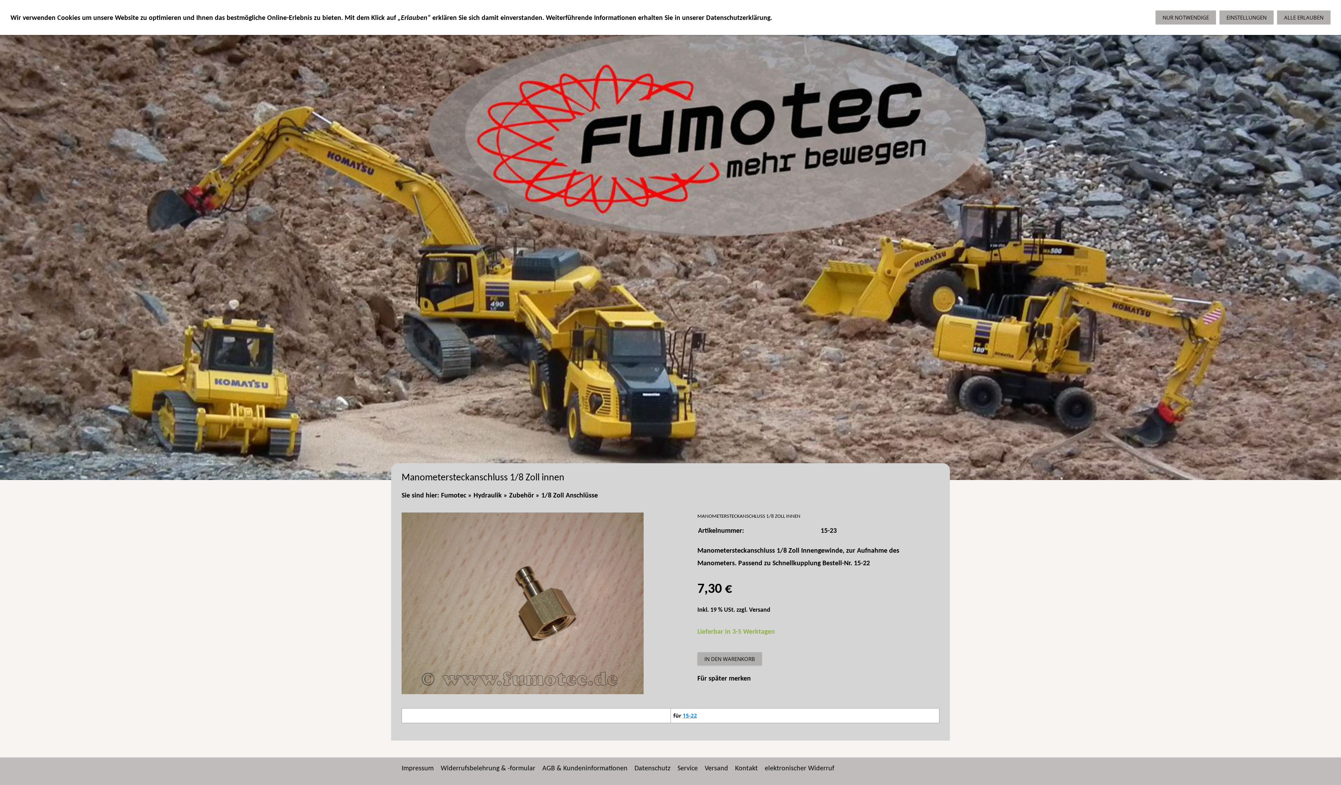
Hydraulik (488, 495)
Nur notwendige (1186, 17)
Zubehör (521, 495)
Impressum (418, 768)
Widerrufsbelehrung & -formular (488, 768)
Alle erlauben (1304, 17)
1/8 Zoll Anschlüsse (569, 495)
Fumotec (453, 495)
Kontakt (746, 768)
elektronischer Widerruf (799, 768)
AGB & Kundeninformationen (585, 768)
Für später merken (724, 678)
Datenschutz (652, 768)
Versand (759, 610)
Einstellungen (1246, 17)
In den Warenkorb (729, 658)
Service (687, 768)
